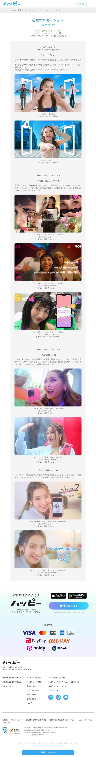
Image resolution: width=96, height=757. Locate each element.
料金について (31, 686)
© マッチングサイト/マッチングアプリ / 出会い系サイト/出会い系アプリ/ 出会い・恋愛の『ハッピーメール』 (48, 743)
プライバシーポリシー (16, 720)
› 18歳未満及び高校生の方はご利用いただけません (69, 612)
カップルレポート (33, 690)
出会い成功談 (31, 695)
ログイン (81, 4)
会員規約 (5, 720)
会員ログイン (7, 686)
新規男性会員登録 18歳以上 (11, 682)
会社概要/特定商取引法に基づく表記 (36, 720)
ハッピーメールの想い (34, 682)
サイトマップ (6, 722)
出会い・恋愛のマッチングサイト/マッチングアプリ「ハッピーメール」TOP (16, 668)
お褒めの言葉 (31, 699)
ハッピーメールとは (34, 678)
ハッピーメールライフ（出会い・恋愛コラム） (64, 682)
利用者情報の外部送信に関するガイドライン (61, 720)
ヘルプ (29, 703)
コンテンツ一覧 (53, 690)
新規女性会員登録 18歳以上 (11, 678)
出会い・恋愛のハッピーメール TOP (24, 10)
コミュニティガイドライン (84, 720)
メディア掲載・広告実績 (56, 678)
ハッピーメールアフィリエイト (58, 686)
